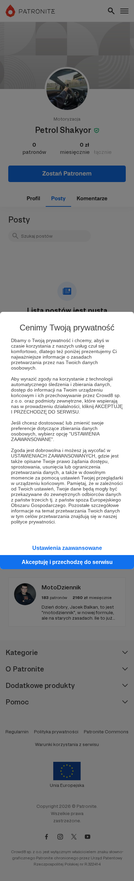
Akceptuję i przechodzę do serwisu (67, 562)
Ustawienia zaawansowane (67, 548)
